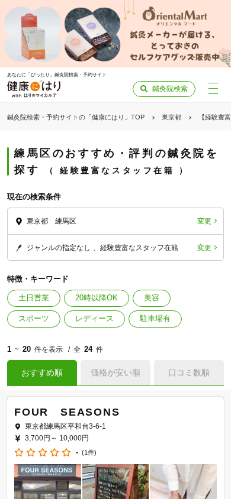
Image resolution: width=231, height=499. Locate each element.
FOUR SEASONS (67, 412)
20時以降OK (96, 297)
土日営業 (33, 297)
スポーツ (33, 318)
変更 (204, 221)
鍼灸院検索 (170, 89)
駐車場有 (155, 318)
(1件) (89, 452)
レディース (94, 318)
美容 (151, 297)
